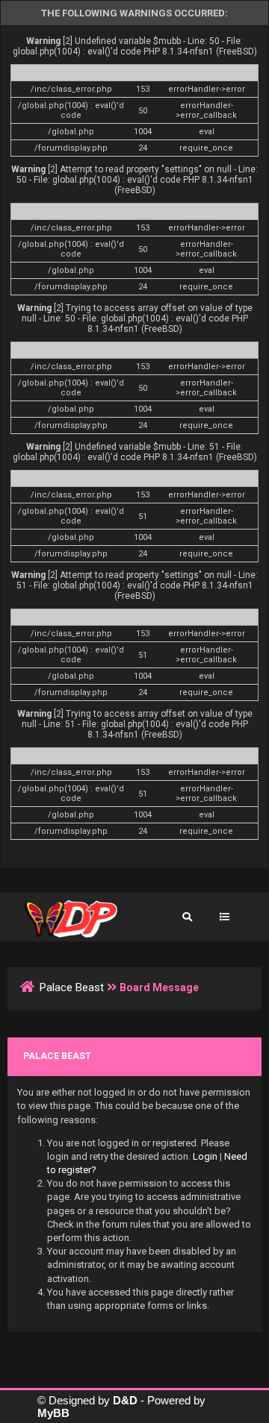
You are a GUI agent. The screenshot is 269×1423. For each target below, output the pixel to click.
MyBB (53, 1413)
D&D (125, 1400)
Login (205, 1156)
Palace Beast (72, 987)
